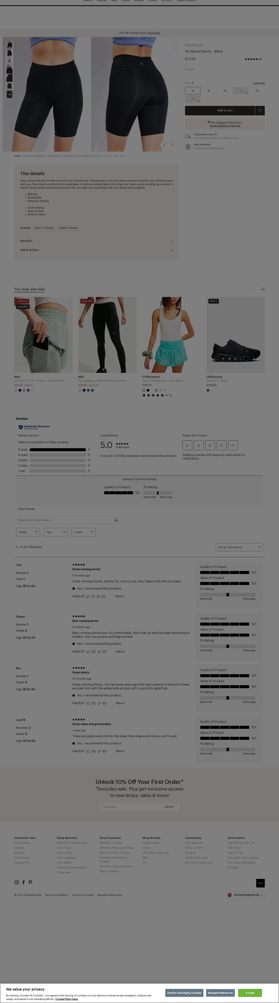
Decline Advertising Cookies (184, 993)
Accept (250, 993)
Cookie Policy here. (66, 999)
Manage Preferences (220, 993)
